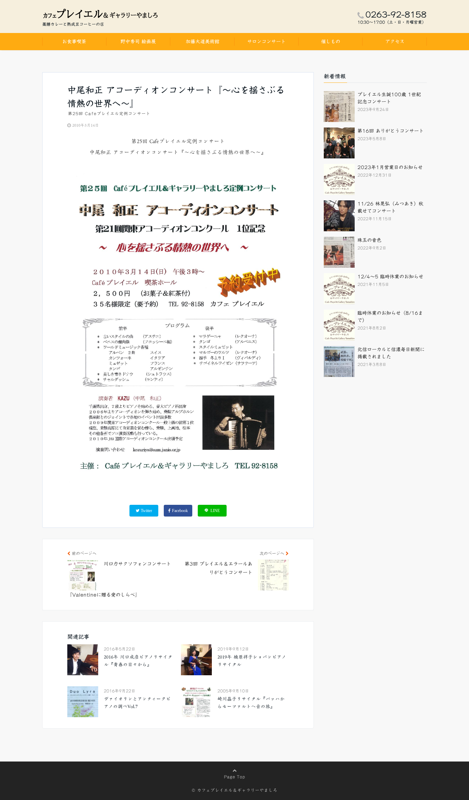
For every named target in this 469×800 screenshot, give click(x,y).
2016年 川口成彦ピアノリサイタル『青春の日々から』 (138, 661)
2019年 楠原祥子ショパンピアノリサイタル (251, 661)
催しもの (330, 41)
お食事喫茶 (74, 41)
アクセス (394, 41)
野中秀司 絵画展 (138, 41)
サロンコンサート (266, 41)
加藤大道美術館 (202, 41)
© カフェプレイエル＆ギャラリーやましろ (234, 790)
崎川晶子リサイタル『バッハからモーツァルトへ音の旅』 (251, 703)
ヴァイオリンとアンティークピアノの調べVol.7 (137, 703)
